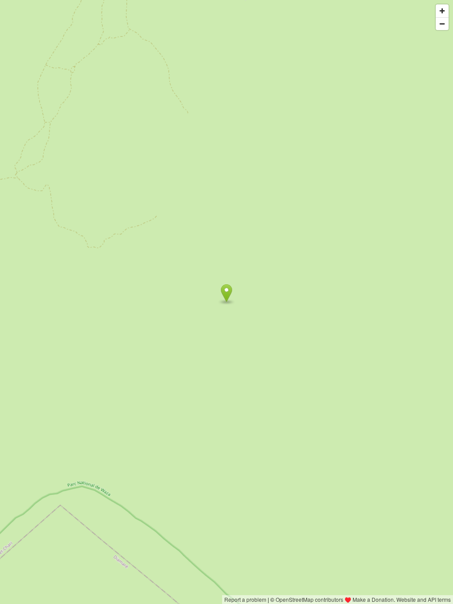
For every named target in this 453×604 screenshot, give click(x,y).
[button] (226, 293)
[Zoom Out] (442, 23)
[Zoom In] (442, 10)
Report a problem (245, 599)
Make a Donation (373, 599)
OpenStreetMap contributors (309, 599)
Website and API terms (423, 599)
